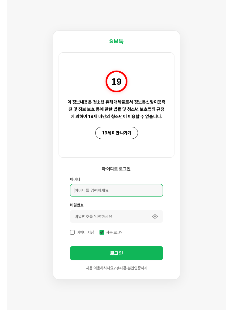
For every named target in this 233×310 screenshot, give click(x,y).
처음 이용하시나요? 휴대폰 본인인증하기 (116, 268)
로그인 (116, 253)
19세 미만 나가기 (116, 132)
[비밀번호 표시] (155, 216)
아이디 (75, 179)
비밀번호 (76, 205)
